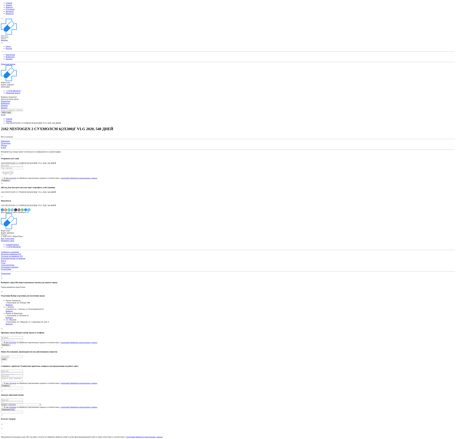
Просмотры (10, 55)
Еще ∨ (3, 261)
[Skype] (29, 209)
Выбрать (9, 305)
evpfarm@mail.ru (12, 245)
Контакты (10, 11)
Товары (9, 5)
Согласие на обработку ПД (12, 256)
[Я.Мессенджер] (9, 209)
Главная (9, 3)
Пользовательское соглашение (13, 258)
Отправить (6, 180)
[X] (15, 209)
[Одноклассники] (5, 209)
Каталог (9, 48)
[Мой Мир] (25, 209)
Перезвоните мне (8, 409)
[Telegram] (12, 209)
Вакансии (10, 14)
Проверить (6, 345)
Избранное (10, 57)
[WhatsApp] (22, 209)
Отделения (10, 9)
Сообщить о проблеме (10, 252)
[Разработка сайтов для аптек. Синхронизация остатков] (6, 269)
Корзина (9, 59)
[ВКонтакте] (2, 209)
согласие (12, 178)
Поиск (8, 46)
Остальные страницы (9, 267)
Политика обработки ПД (11, 254)
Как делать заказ (7, 238)
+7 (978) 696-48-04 (13, 91)
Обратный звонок (8, 64)
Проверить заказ (7, 241)
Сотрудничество (7, 265)
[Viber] (19, 209)
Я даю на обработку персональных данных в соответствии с (50, 178)
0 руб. (3, 115)
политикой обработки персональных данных (79, 178)
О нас (3, 263)
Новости (9, 7)
